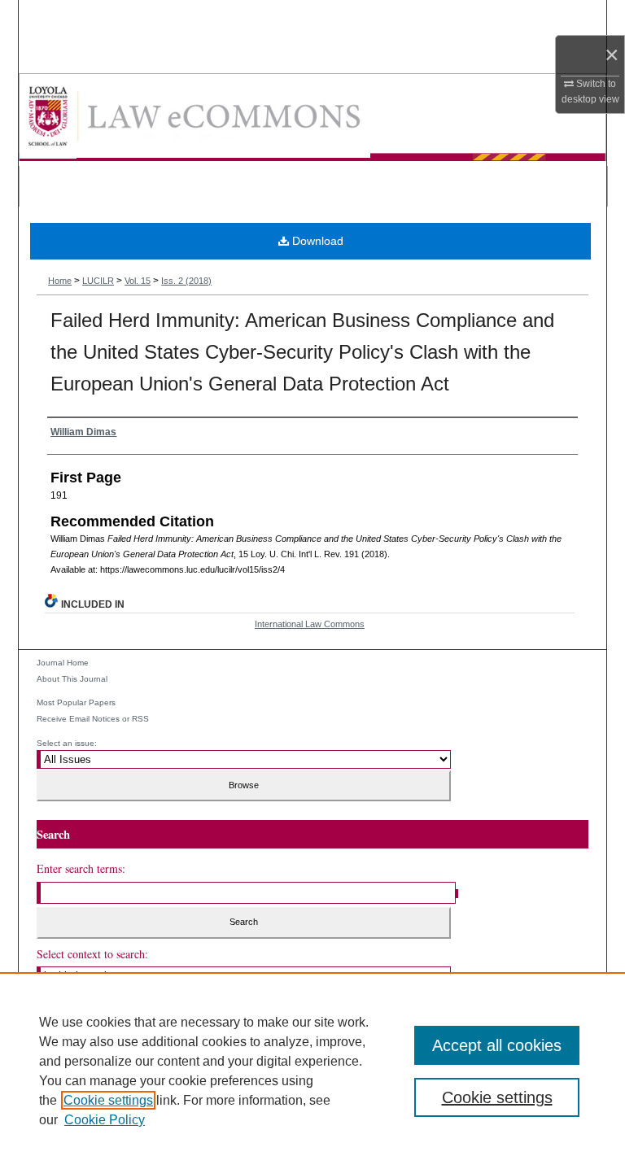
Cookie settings (108, 1100)
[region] (312, 1070)
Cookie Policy (104, 1120)
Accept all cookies (497, 1045)
